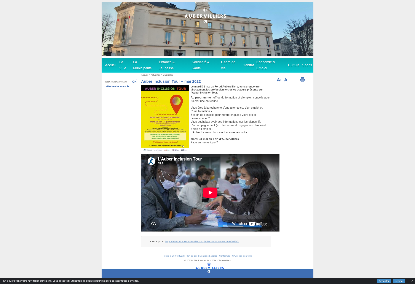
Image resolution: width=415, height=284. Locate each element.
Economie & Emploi (265, 65)
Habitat (248, 65)
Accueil (111, 65)
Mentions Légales (208, 256)
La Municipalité (142, 65)
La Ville (122, 65)
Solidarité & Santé (201, 65)
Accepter (384, 281)
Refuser (399, 281)
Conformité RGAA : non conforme (235, 256)
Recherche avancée (118, 86)
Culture (293, 65)
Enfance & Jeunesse (167, 65)
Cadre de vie (228, 65)
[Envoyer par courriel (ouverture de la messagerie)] (294, 80)
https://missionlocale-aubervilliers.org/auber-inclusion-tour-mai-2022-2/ (202, 241)
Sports (307, 65)
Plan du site (192, 256)
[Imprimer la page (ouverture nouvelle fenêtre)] (302, 79)
